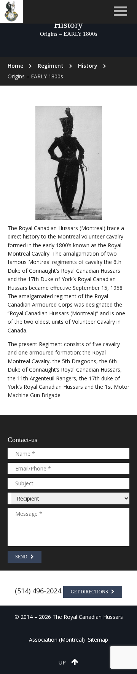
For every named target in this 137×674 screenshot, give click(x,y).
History (87, 65)
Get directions (90, 592)
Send (22, 557)
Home (15, 65)
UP (63, 662)
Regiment (51, 65)
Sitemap (98, 639)
